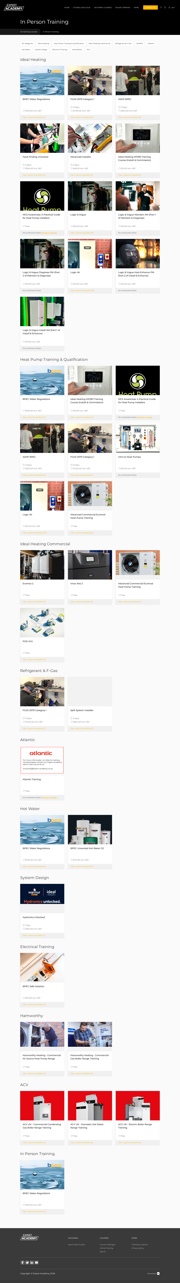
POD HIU (28, 641)
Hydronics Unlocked (34, 917)
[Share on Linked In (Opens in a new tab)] (32, 1263)
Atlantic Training (32, 779)
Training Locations (140, 1244)
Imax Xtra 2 (76, 583)
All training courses (28, 32)
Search (103, 1252)
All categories (27, 43)
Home (67, 7)
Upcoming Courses (103, 7)
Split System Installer (81, 710)
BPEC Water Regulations (36, 99)
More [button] (136, 7)
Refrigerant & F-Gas (123, 43)
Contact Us (150, 7)
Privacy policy (138, 1248)
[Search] (161, 7)
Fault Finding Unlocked (35, 157)
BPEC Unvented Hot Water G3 (87, 848)
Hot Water (26, 49)
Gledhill (139, 43)
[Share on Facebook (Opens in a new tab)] (22, 1263)
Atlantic (151, 43)
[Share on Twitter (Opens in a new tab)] (27, 1263)
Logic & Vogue (78, 214)
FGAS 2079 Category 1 (82, 99)
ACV (88, 49)
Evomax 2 (28, 583)
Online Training (122, 7)
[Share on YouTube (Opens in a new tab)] (36, 1263)
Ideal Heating (43, 43)
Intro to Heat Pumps (129, 457)
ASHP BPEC (124, 99)
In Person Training (51, 32)
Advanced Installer (80, 157)
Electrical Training (59, 49)
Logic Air (75, 272)
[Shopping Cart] (165, 7)
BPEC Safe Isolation (33, 986)
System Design (41, 49)
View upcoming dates (34, 117)
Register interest (49, 233)
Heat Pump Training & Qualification (69, 43)
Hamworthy (77, 49)
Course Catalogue (81, 7)
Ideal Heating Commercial (99, 43)
